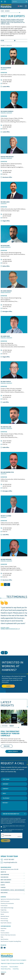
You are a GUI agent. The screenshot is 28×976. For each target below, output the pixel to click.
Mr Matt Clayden (6, 516)
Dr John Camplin (6, 381)
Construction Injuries (6, 390)
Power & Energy (4, 920)
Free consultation (5, 932)
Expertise (4, 72)
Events (3, 885)
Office (6, 86)
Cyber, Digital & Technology (7, 907)
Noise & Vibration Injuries (7, 392)
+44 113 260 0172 (6, 397)
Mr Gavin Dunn (5, 245)
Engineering (3, 910)
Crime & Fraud (4, 905)
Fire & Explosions (5, 912)
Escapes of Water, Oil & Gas (16, 118)
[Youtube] (5, 948)
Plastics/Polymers (20, 122)
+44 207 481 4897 (6, 81)
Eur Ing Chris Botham (7, 157)
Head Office (4, 892)
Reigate (4, 221)
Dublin (4, 447)
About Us (3, 872)
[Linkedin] (2, 948)
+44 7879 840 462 (7, 573)
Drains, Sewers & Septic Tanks (8, 566)
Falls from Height (16, 390)
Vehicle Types (15, 210)
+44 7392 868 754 (7, 305)
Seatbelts (16, 523)
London (4, 86)
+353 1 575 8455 (6, 442)
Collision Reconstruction (19, 74)
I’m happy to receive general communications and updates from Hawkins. (13, 830)
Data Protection (4, 939)
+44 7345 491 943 (6, 484)
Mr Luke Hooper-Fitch (7, 472)
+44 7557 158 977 (6, 259)
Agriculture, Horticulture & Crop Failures (10, 899)
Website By (3, 972)
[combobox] (14, 814)
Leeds (4, 402)
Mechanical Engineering (7, 120)
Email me (4, 83)
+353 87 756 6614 (6, 441)
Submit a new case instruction (8, 935)
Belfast (4, 266)
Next (8, 584)
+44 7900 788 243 (7, 350)
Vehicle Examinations (6, 76)
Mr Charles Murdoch (7, 111)
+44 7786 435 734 (6, 125)
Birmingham (6, 311)
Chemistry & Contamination (7, 903)
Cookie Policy (16, 969)
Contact (3, 930)
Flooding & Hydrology (6, 568)
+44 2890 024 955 (7, 261)
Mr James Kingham (6, 291)
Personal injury (4, 918)
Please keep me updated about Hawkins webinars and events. (13, 826)
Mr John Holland (6, 427)
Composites (16, 120)
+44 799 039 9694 (7, 528)
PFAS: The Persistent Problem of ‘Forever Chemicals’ (10, 733)
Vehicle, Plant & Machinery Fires (9, 301)
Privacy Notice (9, 823)
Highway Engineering (6, 570)
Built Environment (5, 901)
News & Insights (5, 882)
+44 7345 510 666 (6, 214)
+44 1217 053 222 (6, 486)
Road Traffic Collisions (6, 74)
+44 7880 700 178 (7, 170)
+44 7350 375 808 (7, 80)
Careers (3, 887)
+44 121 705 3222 (6, 306)
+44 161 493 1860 (6, 172)
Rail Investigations (18, 167)
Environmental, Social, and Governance (12, 890)
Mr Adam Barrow (6, 68)
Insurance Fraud (5, 256)
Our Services (4, 877)
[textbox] (14, 814)
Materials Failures (5, 916)
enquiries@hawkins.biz (10, 862)
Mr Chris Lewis (5, 202)
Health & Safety (16, 568)
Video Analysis (4, 118)
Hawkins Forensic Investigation (19, 960)
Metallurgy (13, 122)
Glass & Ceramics (5, 122)
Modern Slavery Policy (6, 969)
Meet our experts (6, 879)
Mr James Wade (5, 336)
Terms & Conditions (13, 966)
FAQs (2, 937)
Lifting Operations (5, 163)
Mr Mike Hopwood (6, 559)
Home (2, 11)
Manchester (6, 177)
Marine (2, 914)
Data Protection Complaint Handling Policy (11, 941)
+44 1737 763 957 (6, 216)
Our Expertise (5, 874)
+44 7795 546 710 (6, 395)
